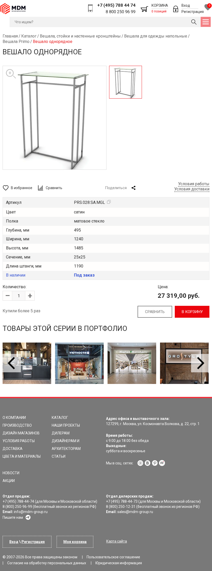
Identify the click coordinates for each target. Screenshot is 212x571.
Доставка (12, 449)
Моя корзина (75, 542)
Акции (9, 481)
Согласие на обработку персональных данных (46, 563)
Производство (17, 425)
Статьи (58, 456)
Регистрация (192, 12)
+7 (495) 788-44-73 (122, 501)
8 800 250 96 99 (120, 11)
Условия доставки (191, 189)
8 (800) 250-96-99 (17, 507)
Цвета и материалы (22, 456)
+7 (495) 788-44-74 (18, 501)
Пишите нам (13, 517)
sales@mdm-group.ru (135, 512)
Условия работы (193, 183)
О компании (14, 418)
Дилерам (61, 433)
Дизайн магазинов (21, 433)
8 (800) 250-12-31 (120, 507)
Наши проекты (66, 425)
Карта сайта (116, 541)
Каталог (60, 418)
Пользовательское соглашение (113, 557)
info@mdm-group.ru (31, 512)
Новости (11, 473)
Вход (185, 5)
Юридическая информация (118, 563)
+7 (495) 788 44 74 (116, 5)
